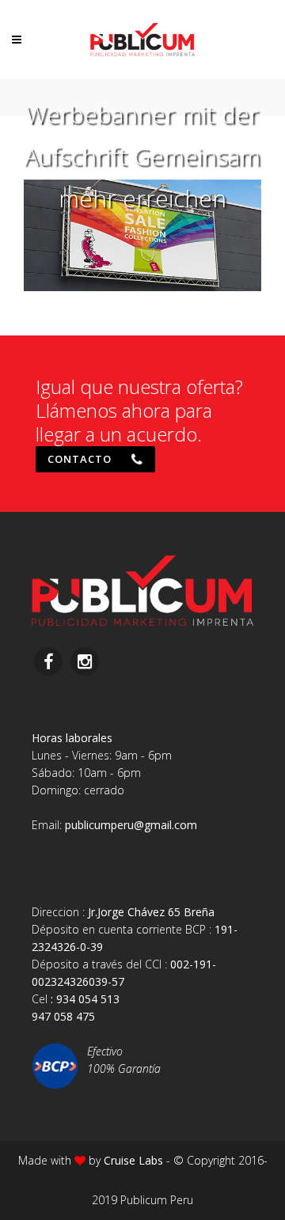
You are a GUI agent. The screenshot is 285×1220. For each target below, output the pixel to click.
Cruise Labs (133, 1160)
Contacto (80, 459)
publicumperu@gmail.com (131, 824)
